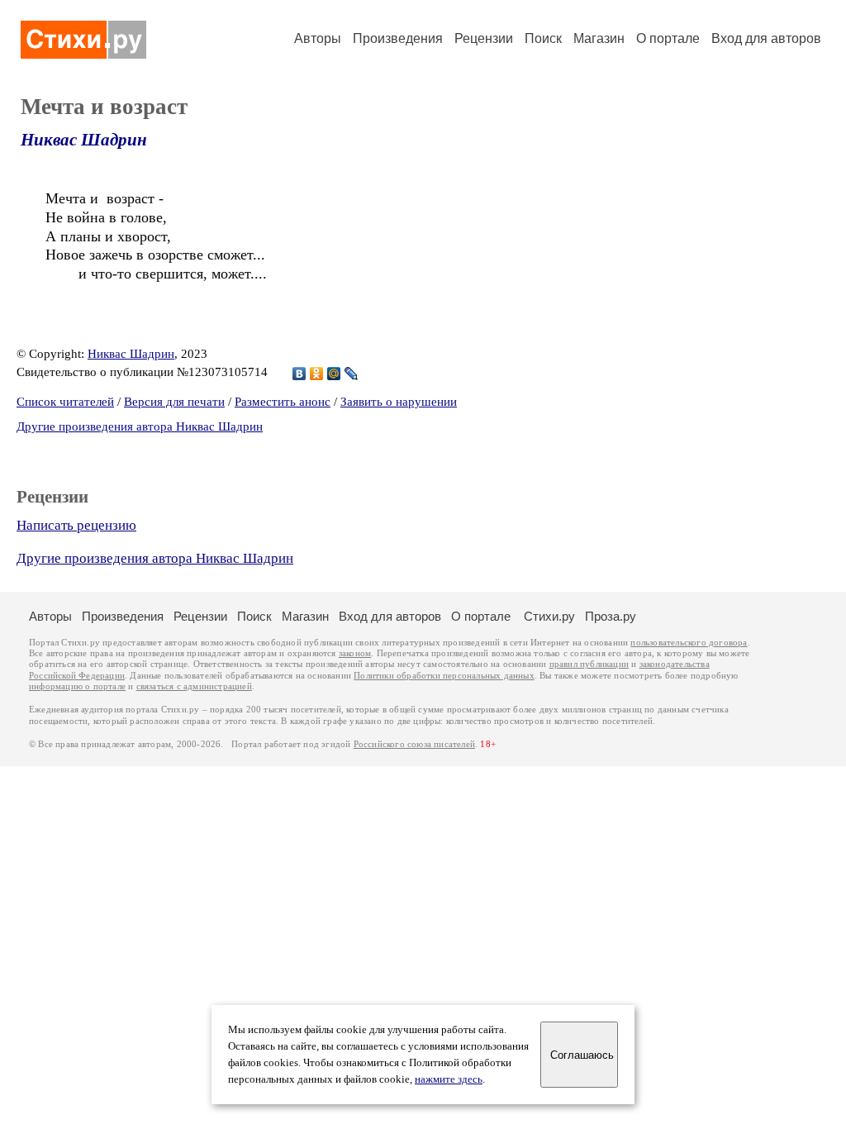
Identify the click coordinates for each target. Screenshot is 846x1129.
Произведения (398, 38)
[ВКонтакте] (299, 373)
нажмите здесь (448, 1079)
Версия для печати (174, 401)
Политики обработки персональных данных (444, 675)
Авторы (317, 38)
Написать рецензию (76, 525)
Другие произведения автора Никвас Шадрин (140, 426)
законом (355, 653)
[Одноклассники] (317, 373)
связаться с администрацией (194, 686)
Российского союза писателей (414, 744)
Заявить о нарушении (398, 401)
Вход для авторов (766, 38)
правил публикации (589, 664)
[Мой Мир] (334, 373)
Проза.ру (610, 616)
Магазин (599, 38)
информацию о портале (77, 686)
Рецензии (483, 38)
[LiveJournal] (351, 373)
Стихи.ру (549, 616)
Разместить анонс (282, 401)
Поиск (543, 38)
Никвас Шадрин (84, 140)
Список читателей (65, 401)
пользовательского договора (688, 642)
